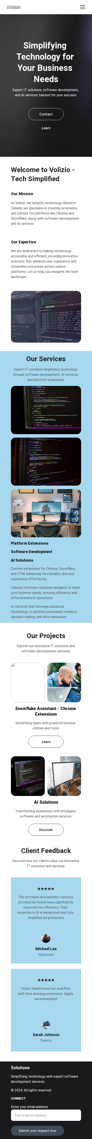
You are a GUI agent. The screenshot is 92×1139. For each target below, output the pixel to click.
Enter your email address (29, 1107)
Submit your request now (37, 1131)
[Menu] (82, 7)
